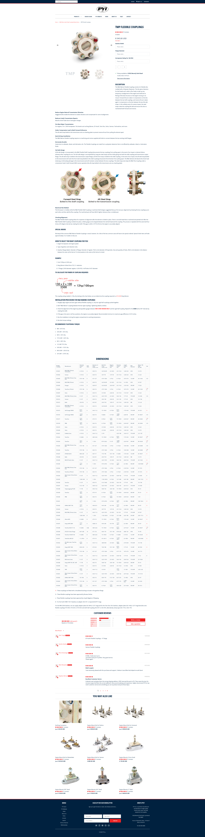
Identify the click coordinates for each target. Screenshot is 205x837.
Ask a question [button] (135, 624)
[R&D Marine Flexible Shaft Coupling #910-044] (84, 45)
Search (64, 820)
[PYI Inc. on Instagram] (106, 825)
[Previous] (58, 45)
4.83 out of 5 (73, 621)
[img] (89, 636)
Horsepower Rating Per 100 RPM (124, 58)
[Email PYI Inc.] (109, 825)
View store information (123, 78)
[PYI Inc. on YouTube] (102, 825)
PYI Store (64, 806)
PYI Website (99, 16)
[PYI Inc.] (102, 9)
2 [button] (100, 690)
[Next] (111, 45)
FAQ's (121, 16)
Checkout (146, 1)
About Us (114, 16)
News (106, 16)
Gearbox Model (119, 43)
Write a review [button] (135, 620)
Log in (132, 1)
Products (77, 16)
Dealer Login (88, 16)
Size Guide (117, 40)
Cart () (139, 1)
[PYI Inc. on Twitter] (96, 825)
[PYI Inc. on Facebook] (99, 825)
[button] (119, 32)
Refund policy (64, 825)
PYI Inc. (104, 832)
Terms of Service (64, 822)
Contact (128, 16)
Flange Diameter (119, 51)
